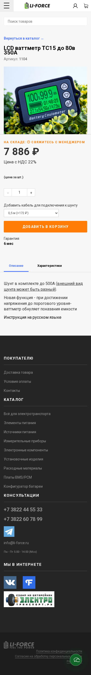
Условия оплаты (17, 381)
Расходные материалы (23, 468)
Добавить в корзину (45, 227)
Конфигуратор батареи (23, 486)
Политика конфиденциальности (59, 651)
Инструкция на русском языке (32, 317)
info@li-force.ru (16, 543)
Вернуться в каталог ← (24, 38)
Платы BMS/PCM (18, 477)
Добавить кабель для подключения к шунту (41, 205)
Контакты (12, 391)
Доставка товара (18, 372)
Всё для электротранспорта (27, 414)
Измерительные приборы (25, 441)
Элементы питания (20, 423)
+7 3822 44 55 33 (23, 510)
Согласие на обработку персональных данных (48, 656)
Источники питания (20, 432)
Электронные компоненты (26, 450)
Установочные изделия (23, 459)
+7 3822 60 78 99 (23, 519)
